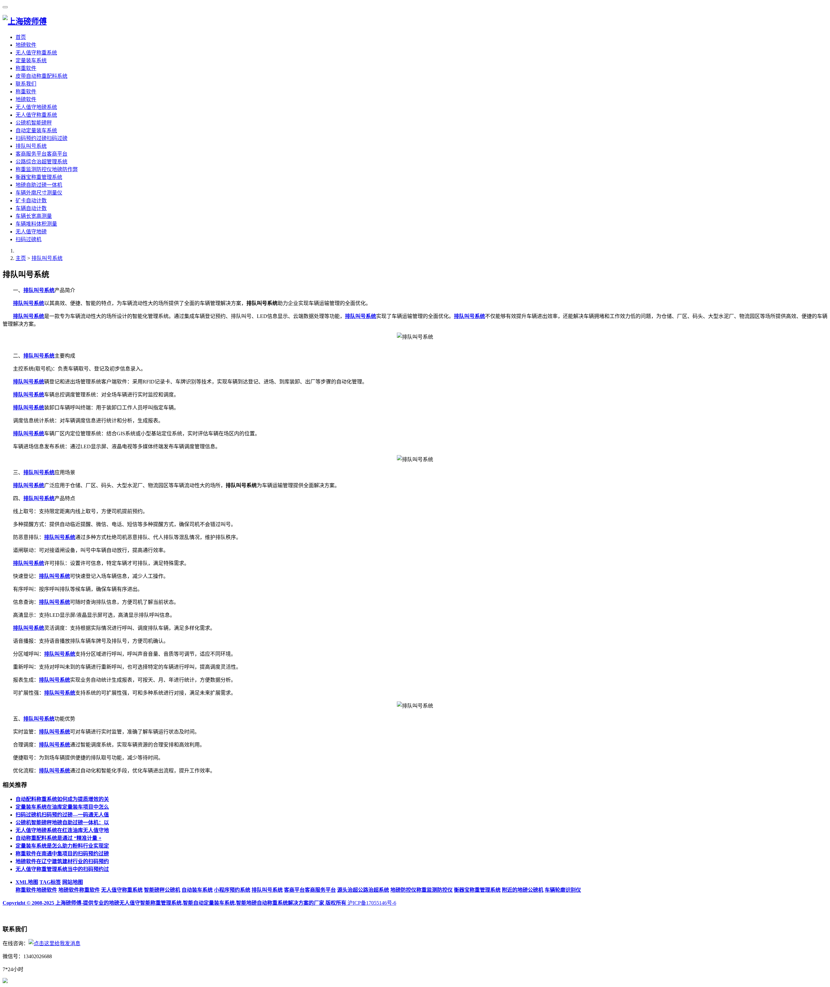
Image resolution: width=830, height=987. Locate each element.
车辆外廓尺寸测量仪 (39, 192)
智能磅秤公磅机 (162, 890)
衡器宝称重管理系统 (39, 177)
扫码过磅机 (29, 239)
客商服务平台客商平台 (41, 154)
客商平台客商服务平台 (310, 890)
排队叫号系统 (31, 146)
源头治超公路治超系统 (363, 890)
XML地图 (27, 882)
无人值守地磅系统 (36, 107)
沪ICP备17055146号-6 (372, 903)
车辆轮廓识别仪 (563, 890)
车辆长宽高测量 (34, 216)
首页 (21, 37)
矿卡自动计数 (31, 200)
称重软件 (26, 68)
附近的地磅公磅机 (522, 890)
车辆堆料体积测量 (36, 224)
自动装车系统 (197, 890)
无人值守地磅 (31, 231)
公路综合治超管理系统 (41, 161)
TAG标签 (50, 882)
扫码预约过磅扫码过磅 (41, 138)
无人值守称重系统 (36, 52)
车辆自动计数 (31, 208)
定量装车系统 (31, 60)
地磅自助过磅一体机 (39, 185)
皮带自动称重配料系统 (41, 76)
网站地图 (72, 882)
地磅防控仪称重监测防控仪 (421, 890)
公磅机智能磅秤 (34, 122)
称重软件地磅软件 (36, 890)
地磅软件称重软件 (79, 890)
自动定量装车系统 (36, 130)
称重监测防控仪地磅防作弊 (47, 169)
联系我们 (26, 84)
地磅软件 (26, 45)
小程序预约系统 (232, 890)
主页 (21, 258)
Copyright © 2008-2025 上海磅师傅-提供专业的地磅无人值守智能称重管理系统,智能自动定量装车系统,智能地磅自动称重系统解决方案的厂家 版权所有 (175, 903)
